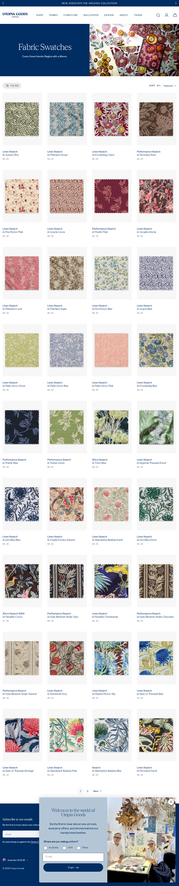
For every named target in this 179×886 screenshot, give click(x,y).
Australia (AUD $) (16, 860)
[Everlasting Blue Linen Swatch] (156, 350)
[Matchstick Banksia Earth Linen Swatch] (112, 504)
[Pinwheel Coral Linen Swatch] (22, 273)
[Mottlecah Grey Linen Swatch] (67, 658)
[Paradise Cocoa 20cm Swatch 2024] (22, 581)
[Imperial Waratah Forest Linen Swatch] (156, 427)
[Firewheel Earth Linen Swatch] (156, 735)
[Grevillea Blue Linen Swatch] (22, 504)
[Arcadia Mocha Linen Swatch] (156, 196)
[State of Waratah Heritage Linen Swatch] (22, 735)
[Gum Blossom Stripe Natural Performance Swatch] (22, 658)
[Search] (158, 15)
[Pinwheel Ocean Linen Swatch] (67, 119)
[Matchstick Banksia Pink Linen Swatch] (67, 735)
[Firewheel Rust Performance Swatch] (156, 119)
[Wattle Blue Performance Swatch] (22, 427)
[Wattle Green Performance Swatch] (67, 427)
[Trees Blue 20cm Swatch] (112, 427)
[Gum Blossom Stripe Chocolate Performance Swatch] (156, 581)
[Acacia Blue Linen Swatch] (156, 273)
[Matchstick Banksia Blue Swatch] (112, 735)
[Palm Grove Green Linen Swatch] (22, 350)
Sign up (73, 867)
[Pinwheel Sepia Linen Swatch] (67, 273)
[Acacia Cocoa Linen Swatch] (67, 196)
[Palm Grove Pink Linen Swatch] (112, 350)
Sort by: (155, 85)
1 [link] (80, 791)
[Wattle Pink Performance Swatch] (112, 196)
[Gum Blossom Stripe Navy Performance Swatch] (67, 581)
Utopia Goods (17, 868)
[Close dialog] (171, 802)
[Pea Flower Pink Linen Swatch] (22, 196)
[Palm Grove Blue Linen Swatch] (67, 350)
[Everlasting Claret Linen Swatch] (112, 119)
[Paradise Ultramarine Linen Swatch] (112, 581)
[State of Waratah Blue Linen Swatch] (156, 658)
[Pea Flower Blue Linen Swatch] (112, 273)
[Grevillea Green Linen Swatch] (156, 504)
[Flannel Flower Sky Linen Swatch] (112, 658)
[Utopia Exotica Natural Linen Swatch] (67, 504)
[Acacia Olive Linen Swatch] (22, 119)
